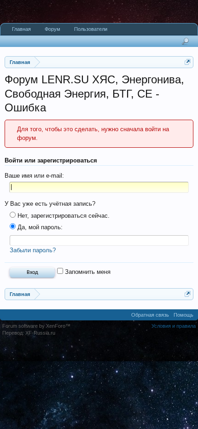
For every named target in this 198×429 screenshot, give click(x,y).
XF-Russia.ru (40, 333)
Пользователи (90, 29)
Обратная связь (150, 315)
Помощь (183, 315)
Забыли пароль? (33, 250)
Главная (21, 29)
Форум (52, 29)
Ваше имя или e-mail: (34, 175)
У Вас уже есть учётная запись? (50, 203)
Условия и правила (173, 326)
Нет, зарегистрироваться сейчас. (63, 215)
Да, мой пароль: (39, 227)
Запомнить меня (87, 271)
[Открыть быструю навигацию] (188, 62)
